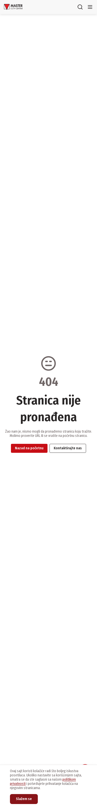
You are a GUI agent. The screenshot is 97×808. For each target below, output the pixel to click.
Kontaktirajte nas (68, 448)
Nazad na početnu (29, 448)
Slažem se (24, 799)
